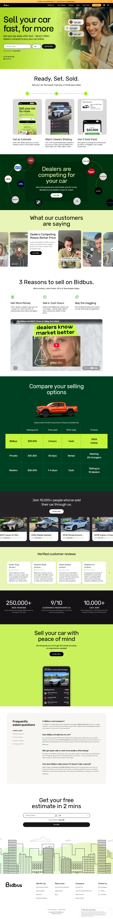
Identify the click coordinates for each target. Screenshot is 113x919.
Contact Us (79, 887)
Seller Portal (79, 894)
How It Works (40, 891)
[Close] (111, 1)
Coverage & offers (18, 744)
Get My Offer (49, 46)
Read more (45, 744)
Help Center (86, 5)
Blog (78, 5)
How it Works (61, 5)
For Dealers (96, 5)
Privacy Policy (62, 909)
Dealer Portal (80, 898)
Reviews (71, 5)
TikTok (102, 891)
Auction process (18, 737)
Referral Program (41, 898)
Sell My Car (51, 5)
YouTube (103, 894)
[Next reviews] (109, 572)
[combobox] (36, 46)
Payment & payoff (18, 740)
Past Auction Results (62, 887)
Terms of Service (52, 909)
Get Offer (56, 195)
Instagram (103, 887)
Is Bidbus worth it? (18, 734)
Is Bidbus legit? (18, 730)
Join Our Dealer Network (84, 891)
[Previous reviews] (3, 572)
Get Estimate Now (42, 887)
